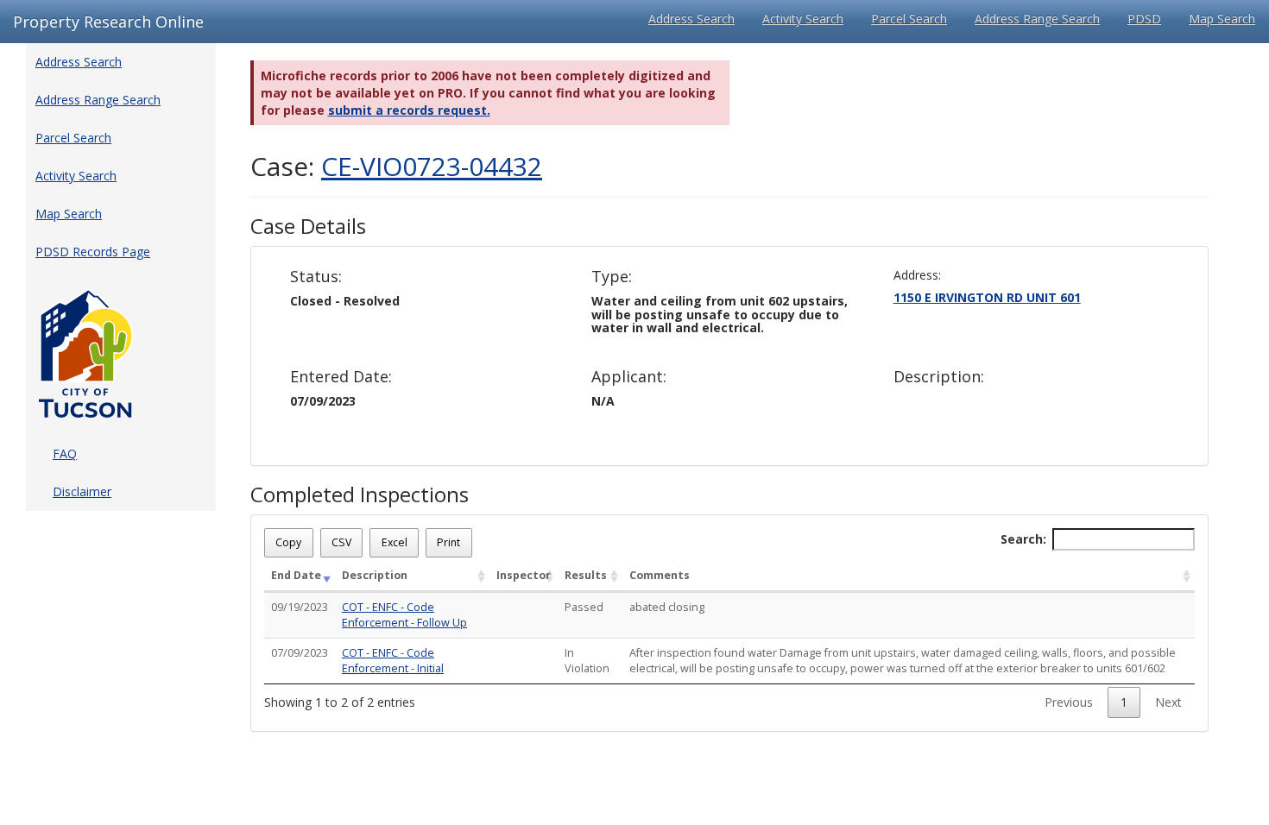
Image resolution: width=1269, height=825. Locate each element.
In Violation (587, 661)
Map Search (1222, 18)
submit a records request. (409, 110)
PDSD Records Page (92, 251)
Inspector (523, 575)
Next (1168, 702)
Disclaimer (82, 491)
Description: (938, 377)
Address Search (691, 18)
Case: (396, 166)
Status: (316, 277)
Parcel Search (909, 18)
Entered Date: (341, 377)
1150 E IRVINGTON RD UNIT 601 (987, 297)
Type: (611, 277)
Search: (1023, 539)
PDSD (1144, 18)
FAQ (65, 453)
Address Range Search (1037, 18)
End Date (296, 575)
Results (586, 575)
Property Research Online (108, 21)
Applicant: (628, 377)
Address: (917, 274)
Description (374, 575)
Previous (1069, 702)
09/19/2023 (299, 607)
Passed (584, 607)
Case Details (308, 226)
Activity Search (802, 18)
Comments (659, 575)
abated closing (666, 607)
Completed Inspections (359, 494)
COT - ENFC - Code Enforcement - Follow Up (404, 615)
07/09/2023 (299, 653)
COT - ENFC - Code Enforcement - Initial (393, 661)
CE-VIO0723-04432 (431, 166)
